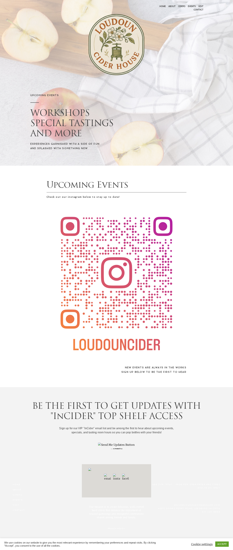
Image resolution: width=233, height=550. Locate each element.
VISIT (200, 6)
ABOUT (172, 6)
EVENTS (192, 6)
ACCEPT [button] (222, 544)
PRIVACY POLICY (116, 529)
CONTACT (198, 9)
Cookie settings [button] (202, 544)
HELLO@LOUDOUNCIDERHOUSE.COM (197, 505)
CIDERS (181, 6)
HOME (162, 6)
